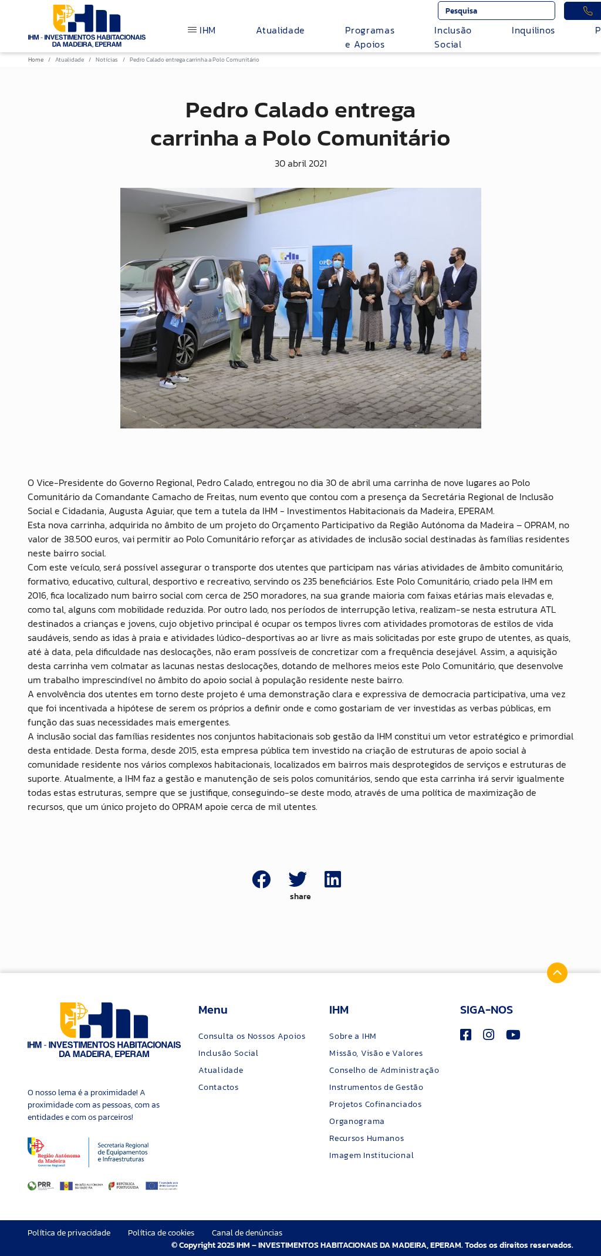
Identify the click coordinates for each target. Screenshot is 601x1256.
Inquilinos (533, 30)
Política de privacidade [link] (69, 1233)
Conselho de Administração (384, 1070)
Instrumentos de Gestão (376, 1087)
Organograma (357, 1121)
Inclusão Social (453, 37)
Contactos (218, 1087)
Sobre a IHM (353, 1036)
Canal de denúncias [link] (247, 1233)
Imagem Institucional (371, 1155)
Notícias (107, 59)
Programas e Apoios (369, 37)
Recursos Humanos (366, 1138)
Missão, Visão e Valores (376, 1053)
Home (35, 59)
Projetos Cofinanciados (375, 1104)
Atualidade (280, 30)
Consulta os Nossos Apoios (252, 1036)
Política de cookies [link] (161, 1233)
